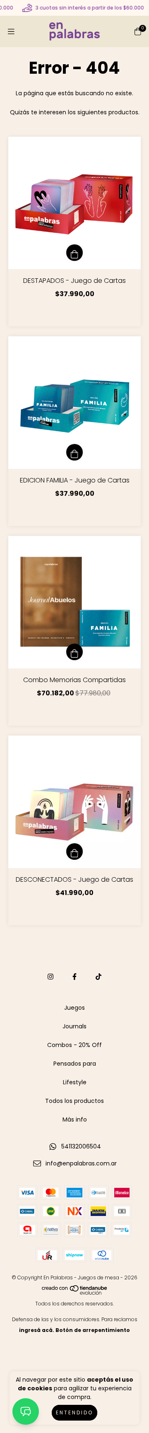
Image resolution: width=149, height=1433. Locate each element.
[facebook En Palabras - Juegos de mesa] (74, 976)
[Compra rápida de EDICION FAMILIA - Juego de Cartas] (74, 452)
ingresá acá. (36, 1330)
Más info (74, 1119)
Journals (74, 1026)
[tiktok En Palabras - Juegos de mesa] (98, 976)
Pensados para (74, 1063)
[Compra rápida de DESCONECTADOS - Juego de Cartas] (74, 851)
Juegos (74, 1008)
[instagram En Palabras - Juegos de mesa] (50, 976)
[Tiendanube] (75, 1292)
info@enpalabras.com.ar (81, 1163)
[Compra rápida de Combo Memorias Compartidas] (74, 652)
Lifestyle (75, 1082)
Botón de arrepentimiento (92, 1330)
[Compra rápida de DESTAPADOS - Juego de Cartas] (74, 252)
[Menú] (11, 31)
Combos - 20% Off (74, 1045)
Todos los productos (74, 1101)
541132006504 (81, 1146)
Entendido (74, 1412)
